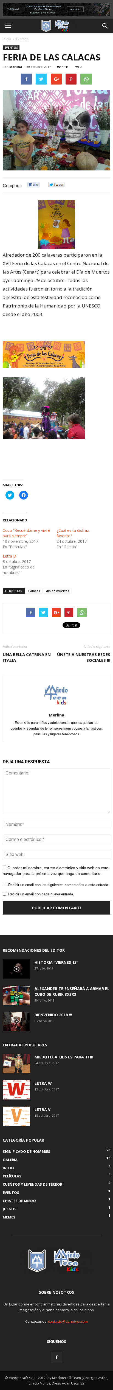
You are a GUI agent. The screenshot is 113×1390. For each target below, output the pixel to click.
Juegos (9, 1208)
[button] (105, 26)
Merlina (15, 67)
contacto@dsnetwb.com (68, 1321)
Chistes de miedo (19, 1200)
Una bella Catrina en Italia (27, 657)
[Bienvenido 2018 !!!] (16, 1021)
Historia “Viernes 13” (56, 962)
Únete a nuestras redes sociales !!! (83, 657)
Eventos (22, 39)
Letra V (42, 1109)
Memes (9, 1217)
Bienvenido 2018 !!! (53, 1014)
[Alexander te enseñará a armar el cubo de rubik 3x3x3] (16, 995)
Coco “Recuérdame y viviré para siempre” (26, 533)
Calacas (34, 591)
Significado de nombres (26, 1151)
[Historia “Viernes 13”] (16, 969)
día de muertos (57, 591)
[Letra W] (16, 1089)
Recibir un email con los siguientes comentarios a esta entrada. (58, 885)
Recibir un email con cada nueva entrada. (41, 894)
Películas (12, 1176)
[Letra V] (16, 1116)
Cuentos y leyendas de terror (32, 1184)
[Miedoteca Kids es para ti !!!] (16, 1063)
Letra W (43, 1083)
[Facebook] (56, 1357)
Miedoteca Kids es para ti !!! (64, 1057)
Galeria (10, 1159)
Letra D (9, 556)
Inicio (7, 39)
